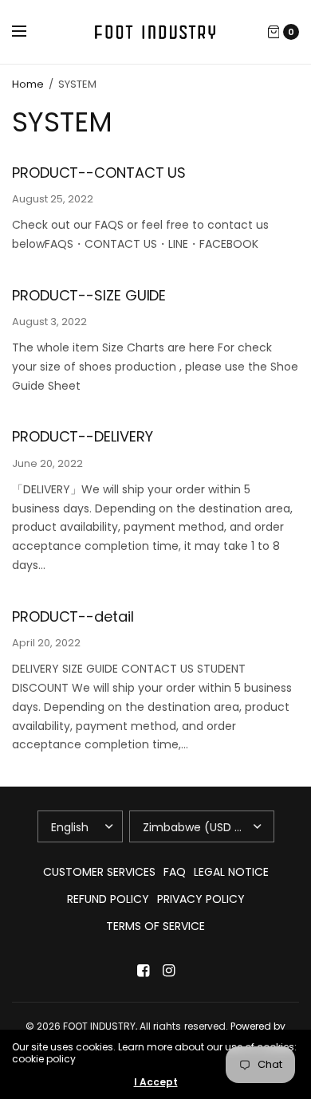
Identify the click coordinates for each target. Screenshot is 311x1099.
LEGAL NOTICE (231, 872)
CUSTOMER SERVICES (99, 872)
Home (28, 84)
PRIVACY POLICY (201, 899)
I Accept (156, 1082)
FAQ (174, 872)
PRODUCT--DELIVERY (82, 436)
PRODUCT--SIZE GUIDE (89, 295)
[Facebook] (143, 971)
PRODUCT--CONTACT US (99, 173)
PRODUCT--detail (73, 616)
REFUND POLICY (108, 899)
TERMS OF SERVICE (155, 926)
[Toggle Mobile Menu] (29, 31)
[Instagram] (168, 971)
